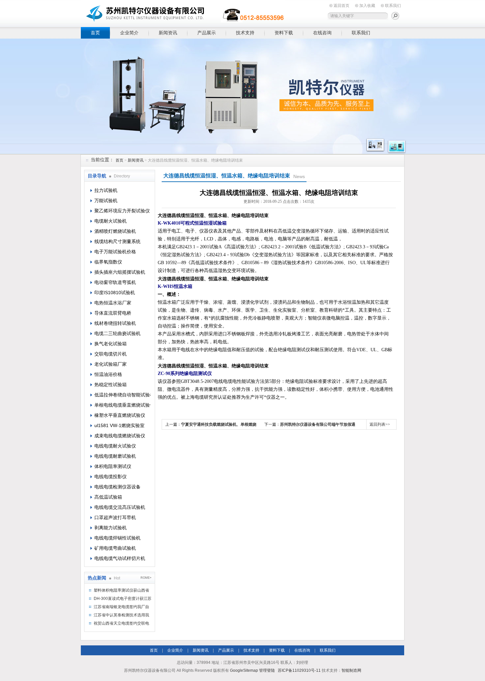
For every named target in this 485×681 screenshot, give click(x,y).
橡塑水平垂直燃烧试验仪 (119, 415)
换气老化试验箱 (110, 343)
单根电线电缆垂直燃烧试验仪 (122, 405)
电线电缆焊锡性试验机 (117, 538)
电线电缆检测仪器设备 (117, 486)
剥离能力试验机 (110, 527)
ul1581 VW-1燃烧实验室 (119, 425)
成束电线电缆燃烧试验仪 (119, 435)
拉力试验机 (105, 190)
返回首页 (341, 5)
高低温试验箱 (108, 497)
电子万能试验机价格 (115, 251)
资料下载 (284, 32)
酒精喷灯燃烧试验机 (115, 231)
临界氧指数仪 (108, 261)
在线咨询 (322, 32)
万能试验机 (105, 200)
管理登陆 (267, 670)
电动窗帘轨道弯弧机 (115, 282)
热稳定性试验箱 (110, 384)
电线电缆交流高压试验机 (119, 507)
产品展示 (206, 32)
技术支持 (245, 32)
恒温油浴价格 (108, 374)
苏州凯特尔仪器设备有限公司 (183, 12)
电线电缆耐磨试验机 (115, 456)
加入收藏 (367, 5)
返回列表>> (380, 424)
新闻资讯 (168, 32)
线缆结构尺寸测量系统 (117, 241)
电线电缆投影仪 (110, 476)
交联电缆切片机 (110, 353)
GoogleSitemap (244, 670)
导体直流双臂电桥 (112, 313)
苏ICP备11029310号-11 (299, 670)
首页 (95, 32)
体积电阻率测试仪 (112, 466)
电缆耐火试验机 (110, 221)
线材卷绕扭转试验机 (115, 323)
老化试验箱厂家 (110, 364)
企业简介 (129, 32)
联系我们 (393, 5)
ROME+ (146, 577)
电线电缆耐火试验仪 (115, 446)
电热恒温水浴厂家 (112, 302)
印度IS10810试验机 (114, 292)
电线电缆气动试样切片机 (119, 558)
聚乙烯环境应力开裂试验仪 (122, 210)
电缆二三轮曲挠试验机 (117, 333)
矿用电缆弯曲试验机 (115, 548)
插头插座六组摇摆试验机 (119, 272)
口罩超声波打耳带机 (115, 517)
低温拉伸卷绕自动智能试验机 (122, 394)
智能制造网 (351, 670)
